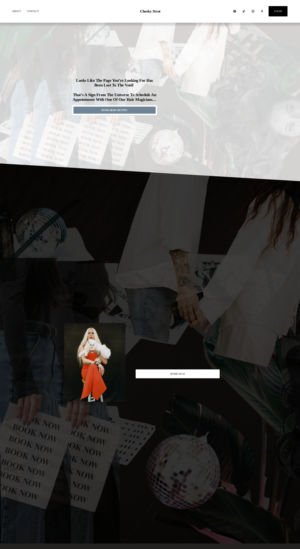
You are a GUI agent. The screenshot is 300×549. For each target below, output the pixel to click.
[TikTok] (243, 11)
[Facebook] (262, 11)
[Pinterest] (234, 11)
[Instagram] (253, 11)
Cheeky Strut (150, 11)
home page (177, 374)
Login (278, 11)
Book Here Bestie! (114, 110)
